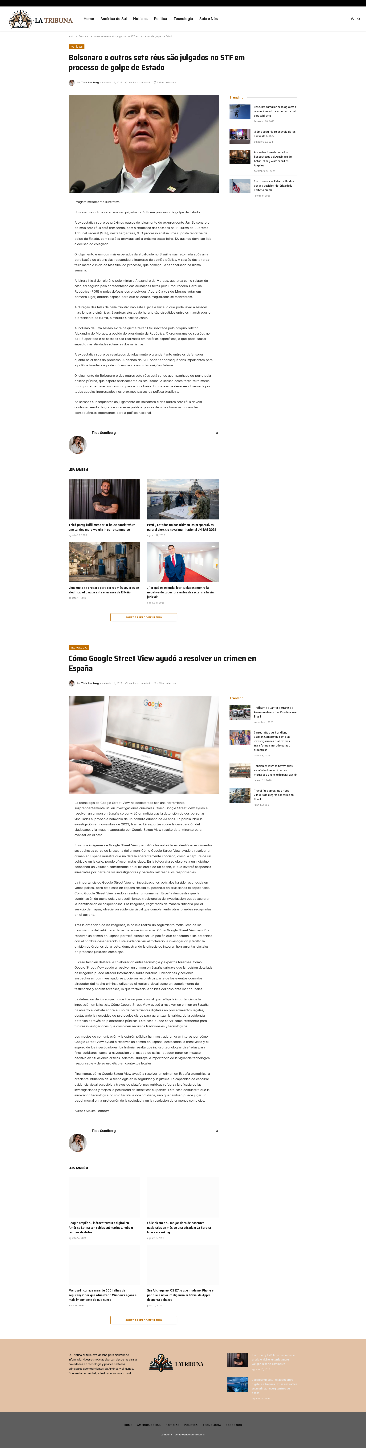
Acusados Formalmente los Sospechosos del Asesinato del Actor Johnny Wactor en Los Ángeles (273, 159)
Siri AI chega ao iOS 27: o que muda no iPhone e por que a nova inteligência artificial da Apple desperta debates (180, 1295)
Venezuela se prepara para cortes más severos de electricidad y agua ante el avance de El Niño (104, 590)
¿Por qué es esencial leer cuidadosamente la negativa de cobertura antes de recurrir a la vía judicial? (180, 592)
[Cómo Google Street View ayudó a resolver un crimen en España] (144, 745)
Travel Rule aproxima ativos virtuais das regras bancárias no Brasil (274, 795)
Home (89, 19)
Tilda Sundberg (90, 82)
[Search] (358, 19)
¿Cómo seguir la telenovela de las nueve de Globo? (274, 134)
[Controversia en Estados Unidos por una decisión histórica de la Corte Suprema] (240, 186)
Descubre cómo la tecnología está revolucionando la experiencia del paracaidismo (275, 111)
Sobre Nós (208, 19)
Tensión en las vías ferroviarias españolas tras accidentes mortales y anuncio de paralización (275, 770)
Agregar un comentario (143, 617)
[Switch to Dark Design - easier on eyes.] (352, 18)
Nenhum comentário (140, 82)
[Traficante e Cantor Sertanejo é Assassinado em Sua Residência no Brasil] (240, 712)
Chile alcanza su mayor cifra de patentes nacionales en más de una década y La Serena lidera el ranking (179, 1227)
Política (160, 19)
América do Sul (113, 19)
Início (72, 36)
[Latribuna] (40, 18)
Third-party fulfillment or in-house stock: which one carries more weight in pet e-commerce (102, 527)
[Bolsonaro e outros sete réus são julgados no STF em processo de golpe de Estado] (144, 144)
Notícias (140, 19)
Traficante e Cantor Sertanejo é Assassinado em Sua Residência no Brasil (275, 712)
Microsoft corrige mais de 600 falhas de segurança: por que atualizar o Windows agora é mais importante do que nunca (102, 1295)
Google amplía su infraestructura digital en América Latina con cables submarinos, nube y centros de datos (101, 1227)
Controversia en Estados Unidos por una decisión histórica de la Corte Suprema (274, 185)
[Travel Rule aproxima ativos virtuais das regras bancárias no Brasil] (240, 795)
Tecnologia (183, 19)
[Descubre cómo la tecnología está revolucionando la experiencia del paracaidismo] (240, 111)
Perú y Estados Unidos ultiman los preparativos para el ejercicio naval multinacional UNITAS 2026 (182, 527)
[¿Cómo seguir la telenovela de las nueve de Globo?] (240, 136)
